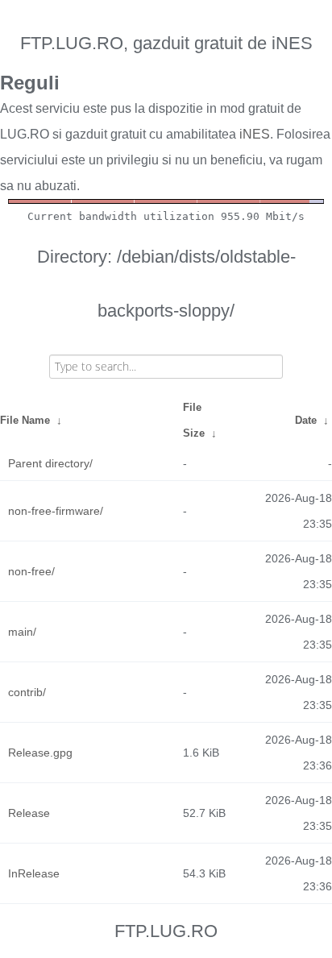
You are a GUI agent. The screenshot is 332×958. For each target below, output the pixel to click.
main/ (22, 631)
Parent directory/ (50, 463)
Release (29, 813)
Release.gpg (40, 752)
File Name (25, 420)
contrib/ (27, 692)
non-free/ (31, 571)
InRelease (34, 873)
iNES (254, 134)
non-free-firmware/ (55, 510)
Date (306, 420)
